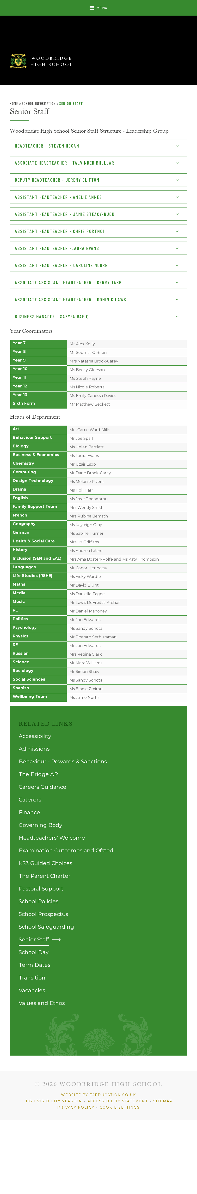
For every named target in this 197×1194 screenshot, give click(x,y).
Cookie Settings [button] (120, 1107)
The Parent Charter (44, 876)
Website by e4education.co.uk (98, 1095)
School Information (39, 103)
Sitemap (163, 1101)
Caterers (30, 799)
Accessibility (35, 736)
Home (14, 103)
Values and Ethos (42, 1003)
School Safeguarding (46, 927)
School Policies (38, 901)
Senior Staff (71, 103)
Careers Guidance (42, 787)
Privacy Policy (75, 1107)
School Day (34, 952)
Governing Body (40, 825)
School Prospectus (43, 914)
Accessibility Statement (117, 1101)
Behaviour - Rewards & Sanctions (63, 761)
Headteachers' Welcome (52, 838)
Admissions (34, 749)
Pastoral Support (41, 888)
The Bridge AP (38, 774)
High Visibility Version (53, 1101)
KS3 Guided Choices (45, 863)
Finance (29, 812)
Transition (32, 977)
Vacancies (32, 990)
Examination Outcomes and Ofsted (66, 850)
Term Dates (34, 965)
